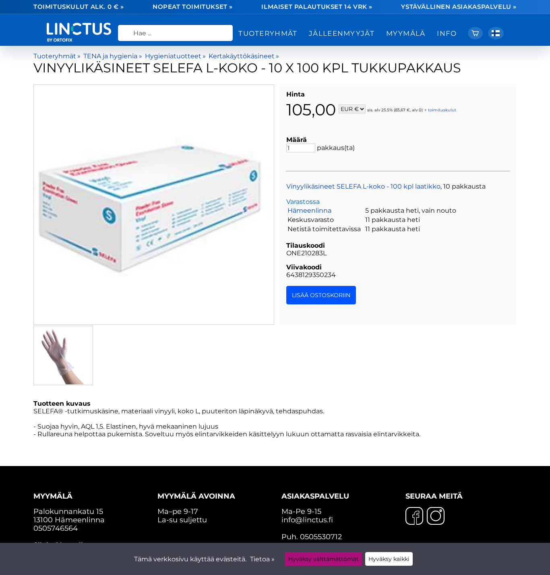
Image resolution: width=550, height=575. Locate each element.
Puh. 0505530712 (311, 536)
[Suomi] (496, 33)
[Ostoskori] (475, 33)
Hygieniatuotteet (175, 56)
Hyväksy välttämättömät (323, 559)
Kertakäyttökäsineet (244, 56)
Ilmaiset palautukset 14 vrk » (316, 7)
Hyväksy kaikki (388, 559)
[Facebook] (414, 516)
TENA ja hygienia (112, 56)
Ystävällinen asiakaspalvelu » (459, 7)
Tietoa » (262, 559)
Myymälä (406, 33)
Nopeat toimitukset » (193, 7)
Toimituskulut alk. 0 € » (78, 7)
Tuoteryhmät (267, 33)
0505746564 (55, 528)
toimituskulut (442, 109)
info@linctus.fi (307, 519)
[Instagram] (436, 516)
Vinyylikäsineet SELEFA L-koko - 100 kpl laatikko (363, 186)
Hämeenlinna (309, 210)
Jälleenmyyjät (341, 33)
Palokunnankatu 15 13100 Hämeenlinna (69, 508)
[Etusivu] (82, 39)
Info (447, 33)
